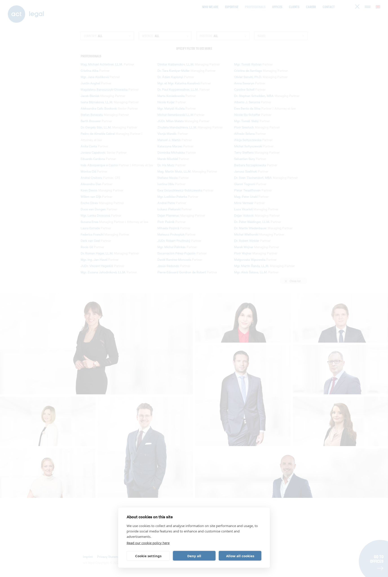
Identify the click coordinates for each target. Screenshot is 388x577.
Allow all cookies (240, 556)
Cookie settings (148, 556)
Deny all (194, 556)
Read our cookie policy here (148, 543)
